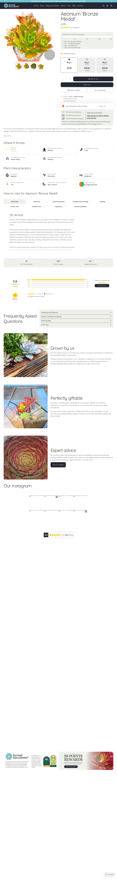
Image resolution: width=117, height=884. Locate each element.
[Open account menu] (107, 6)
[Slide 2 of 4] (26, 66)
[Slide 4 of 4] (41, 66)
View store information (69, 101)
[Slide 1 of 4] (19, 66)
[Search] (103, 6)
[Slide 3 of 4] (33, 66)
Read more (7, 136)
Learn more (102, 106)
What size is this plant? (94, 112)
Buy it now (87, 85)
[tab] (15, 201)
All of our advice (58, 465)
